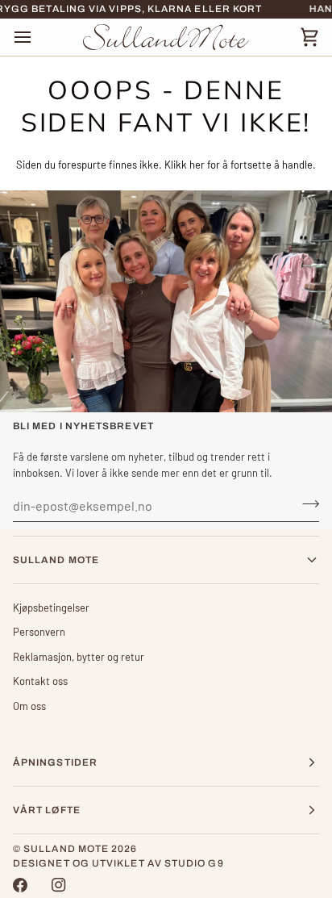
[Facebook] (20, 885)
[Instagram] (59, 885)
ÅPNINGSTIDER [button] (55, 762)
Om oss (29, 706)
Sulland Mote (66, 848)
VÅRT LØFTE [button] (47, 810)
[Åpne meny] (37, 37)
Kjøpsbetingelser (51, 607)
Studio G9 (194, 863)
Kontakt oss (40, 681)
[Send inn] (306, 503)
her (197, 164)
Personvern (39, 631)
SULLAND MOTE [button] (56, 560)
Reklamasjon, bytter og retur (78, 656)
